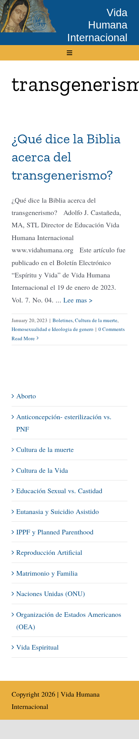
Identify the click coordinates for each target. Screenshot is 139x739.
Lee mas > (78, 299)
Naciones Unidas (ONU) (50, 593)
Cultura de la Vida (42, 470)
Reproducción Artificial (49, 552)
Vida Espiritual (37, 647)
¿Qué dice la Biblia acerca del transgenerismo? (66, 156)
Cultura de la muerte (96, 320)
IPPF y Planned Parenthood (54, 531)
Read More (23, 338)
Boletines (63, 320)
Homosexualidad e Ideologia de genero (52, 329)
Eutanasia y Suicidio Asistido (57, 511)
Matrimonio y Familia (47, 573)
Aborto (26, 395)
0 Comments (111, 329)
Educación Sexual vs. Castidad (59, 490)
